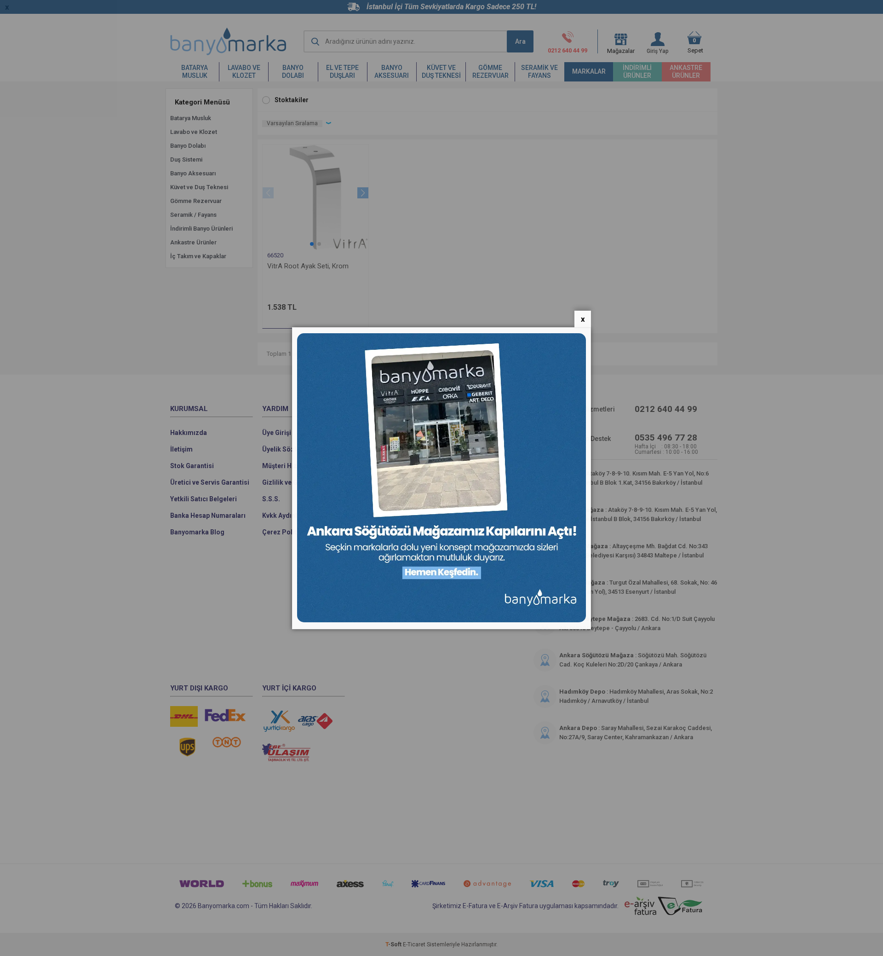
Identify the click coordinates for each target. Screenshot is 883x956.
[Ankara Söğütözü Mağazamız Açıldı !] (441, 620)
